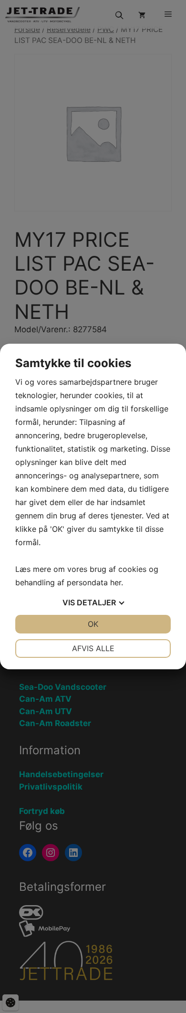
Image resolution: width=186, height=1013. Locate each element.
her (115, 582)
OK (93, 624)
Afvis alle (93, 648)
